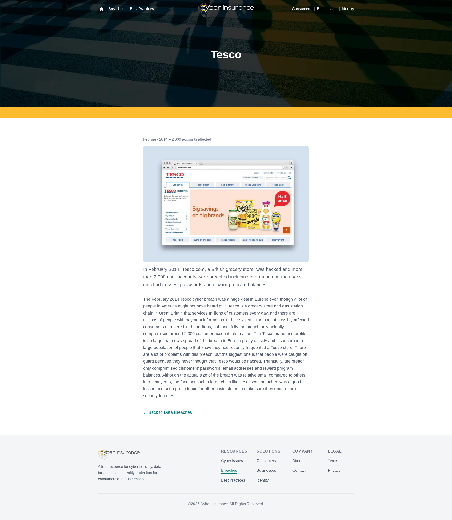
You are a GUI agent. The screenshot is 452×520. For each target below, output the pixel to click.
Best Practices (142, 9)
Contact (298, 470)
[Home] (101, 9)
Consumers (301, 9)
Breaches (116, 9)
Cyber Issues (232, 461)
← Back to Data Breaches (167, 412)
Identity (348, 9)
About (297, 461)
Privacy (334, 470)
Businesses (326, 9)
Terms (333, 461)
